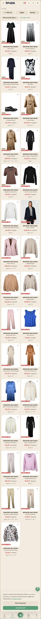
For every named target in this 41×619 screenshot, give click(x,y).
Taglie (22, 12)
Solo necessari (20, 603)
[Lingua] (24, 3)
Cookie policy (16, 599)
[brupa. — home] (10, 3)
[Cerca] (29, 3)
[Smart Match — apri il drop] (20, 615)
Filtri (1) (9, 12)
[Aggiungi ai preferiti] (18, 23)
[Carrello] (37, 3)
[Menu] (3, 3)
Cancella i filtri (25, 17)
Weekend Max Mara (9, 17)
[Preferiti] (33, 3)
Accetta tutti (20, 608)
